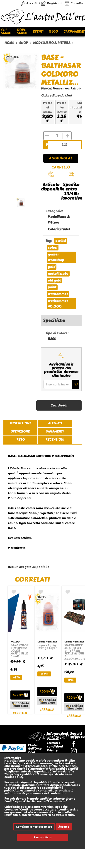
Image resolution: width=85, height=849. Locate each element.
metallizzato (58, 273)
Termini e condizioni (55, 745)
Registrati (54, 3)
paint (52, 287)
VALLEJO (14, 641)
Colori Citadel (59, 229)
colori (52, 247)
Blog (53, 31)
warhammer (58, 294)
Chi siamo (6, 32)
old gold (54, 280)
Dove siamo (22, 32)
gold (51, 267)
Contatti (53, 739)
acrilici (60, 240)
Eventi (38, 31)
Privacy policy (52, 752)
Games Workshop (67, 88)
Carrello (76, 3)
